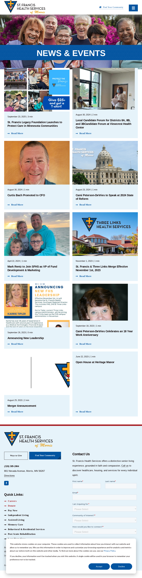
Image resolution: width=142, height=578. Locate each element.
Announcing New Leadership (25, 338)
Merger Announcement (21, 405)
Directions (9, 475)
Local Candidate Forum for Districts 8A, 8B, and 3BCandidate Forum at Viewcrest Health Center (103, 124)
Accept (99, 566)
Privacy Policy (109, 551)
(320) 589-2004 (11, 466)
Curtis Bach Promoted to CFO (26, 195)
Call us (125, 465)
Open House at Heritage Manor (95, 362)
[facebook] (6, 483)
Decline (121, 566)
